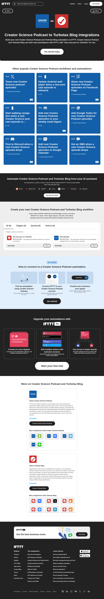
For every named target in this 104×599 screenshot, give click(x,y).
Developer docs (18, 578)
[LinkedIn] (67, 591)
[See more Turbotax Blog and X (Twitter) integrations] (52, 501)
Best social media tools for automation (64, 581)
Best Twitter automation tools (61, 557)
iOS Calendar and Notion (35, 557)
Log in (86, 3)
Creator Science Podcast (26, 35)
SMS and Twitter (32, 569)
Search (16, 572)
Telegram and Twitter (34, 578)
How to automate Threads (60, 575)
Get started (96, 4)
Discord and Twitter (33, 581)
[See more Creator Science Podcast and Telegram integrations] (67, 436)
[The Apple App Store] (85, 551)
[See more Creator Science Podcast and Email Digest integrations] (52, 436)
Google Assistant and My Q (35, 563)
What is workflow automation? (61, 563)
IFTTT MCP (17, 563)
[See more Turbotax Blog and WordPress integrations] (52, 509)
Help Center (17, 566)
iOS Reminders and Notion (35, 572)
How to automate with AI (60, 554)
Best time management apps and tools (64, 560)
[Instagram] (71, 591)
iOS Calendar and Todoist (35, 575)
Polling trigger (18, 239)
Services (16, 554)
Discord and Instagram (34, 554)
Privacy (49, 591)
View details (11, 245)
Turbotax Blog (65, 35)
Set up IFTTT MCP (52, 195)
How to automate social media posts (63, 578)
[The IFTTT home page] (6, 4)
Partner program (33, 591)
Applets (16, 560)
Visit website (33, 418)
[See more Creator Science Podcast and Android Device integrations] (36, 436)
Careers (24, 591)
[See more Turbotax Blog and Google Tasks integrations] (36, 509)
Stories (16, 557)
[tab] (9, 226)
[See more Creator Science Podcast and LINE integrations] (36, 444)
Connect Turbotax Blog (39, 488)
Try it (47, 245)
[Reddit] (88, 591)
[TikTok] (84, 591)
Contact (42, 591)
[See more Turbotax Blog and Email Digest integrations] (36, 501)
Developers (17, 591)
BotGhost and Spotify (34, 566)
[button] (52, 301)
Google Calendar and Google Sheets (38, 560)
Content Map (17, 569)
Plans (79, 3)
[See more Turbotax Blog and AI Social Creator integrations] (67, 501)
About (54, 591)
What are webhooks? (59, 569)
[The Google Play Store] (85, 556)
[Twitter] (80, 591)
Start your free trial (52, 366)
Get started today (52, 52)
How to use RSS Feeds (59, 566)
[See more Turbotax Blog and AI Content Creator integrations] (67, 509)
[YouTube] (75, 591)
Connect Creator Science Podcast (42, 423)
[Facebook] (62, 591)
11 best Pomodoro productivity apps (63, 572)
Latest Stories (58, 551)
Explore (72, 3)
